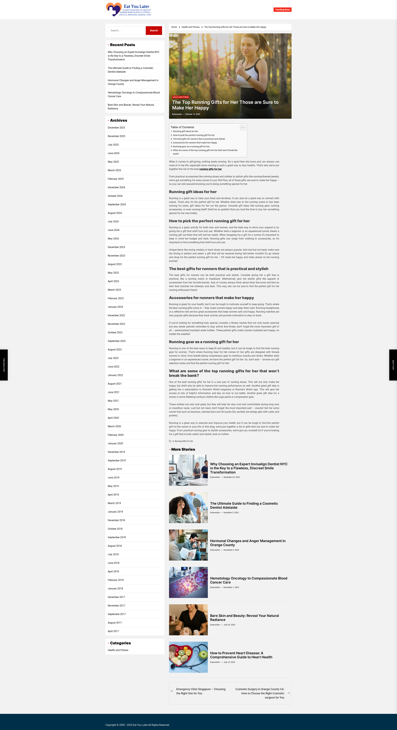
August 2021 (115, 383)
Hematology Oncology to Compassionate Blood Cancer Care (134, 94)
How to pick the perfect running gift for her (194, 135)
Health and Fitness (118, 650)
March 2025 (114, 170)
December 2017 (116, 596)
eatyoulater (177, 114)
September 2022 (117, 340)
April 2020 (113, 417)
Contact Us (207, 9)
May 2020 (113, 409)
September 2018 (117, 537)
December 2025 (116, 127)
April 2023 (113, 281)
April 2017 (113, 631)
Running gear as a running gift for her (191, 146)
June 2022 (113, 366)
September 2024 (117, 204)
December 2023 (116, 247)
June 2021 (113, 392)
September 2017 (117, 614)
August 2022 (115, 349)
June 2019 (113, 477)
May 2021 (113, 400)
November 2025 (116, 136)
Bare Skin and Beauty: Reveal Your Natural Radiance (131, 106)
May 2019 (113, 485)
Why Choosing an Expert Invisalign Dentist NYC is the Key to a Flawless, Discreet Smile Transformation (249, 468)
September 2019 (117, 460)
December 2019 (116, 451)
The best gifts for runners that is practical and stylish (199, 139)
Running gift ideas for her (185, 131)
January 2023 (115, 306)
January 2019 (115, 511)
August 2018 (115, 545)
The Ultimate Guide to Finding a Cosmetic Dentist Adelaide (130, 70)
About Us (193, 9)
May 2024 (113, 238)
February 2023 (116, 298)
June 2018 (113, 562)
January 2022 (115, 375)
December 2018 (116, 520)
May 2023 (113, 272)
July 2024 (113, 221)
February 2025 (116, 178)
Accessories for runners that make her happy (195, 142)
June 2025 (113, 153)
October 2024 (115, 195)
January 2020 (115, 443)
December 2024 (116, 187)
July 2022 (113, 357)
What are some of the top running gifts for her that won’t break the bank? (205, 152)
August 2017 (115, 622)
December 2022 (116, 315)
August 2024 (115, 212)
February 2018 (116, 579)
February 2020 (116, 434)
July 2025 (113, 144)
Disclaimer (221, 9)
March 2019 (114, 503)
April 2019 (113, 494)
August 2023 (115, 264)
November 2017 (116, 605)
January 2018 (115, 588)
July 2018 (113, 554)
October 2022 (115, 332)
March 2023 (114, 289)
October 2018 (115, 528)
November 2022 (116, 323)
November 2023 (116, 255)
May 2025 (113, 161)
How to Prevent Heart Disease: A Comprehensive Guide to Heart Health (241, 655)
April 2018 (113, 571)
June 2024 (113, 229)
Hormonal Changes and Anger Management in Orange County (133, 82)
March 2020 (114, 426)
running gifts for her (210, 169)
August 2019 (115, 468)
